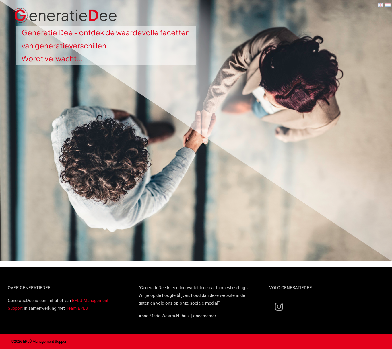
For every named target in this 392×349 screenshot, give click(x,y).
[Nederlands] (388, 5)
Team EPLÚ (77, 308)
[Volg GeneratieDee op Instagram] (279, 306)
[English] (380, 5)
